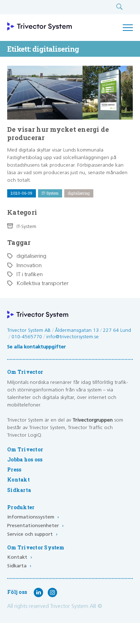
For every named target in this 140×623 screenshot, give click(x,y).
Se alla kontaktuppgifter (36, 346)
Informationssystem (33, 517)
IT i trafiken (30, 274)
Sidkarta (19, 490)
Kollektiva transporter (43, 283)
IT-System (26, 226)
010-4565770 (26, 336)
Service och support (32, 534)
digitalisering (31, 256)
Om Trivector (25, 449)
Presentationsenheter (35, 525)
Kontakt (18, 479)
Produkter (20, 507)
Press (14, 469)
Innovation (29, 265)
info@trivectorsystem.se (72, 336)
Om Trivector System (35, 547)
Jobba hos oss (24, 459)
